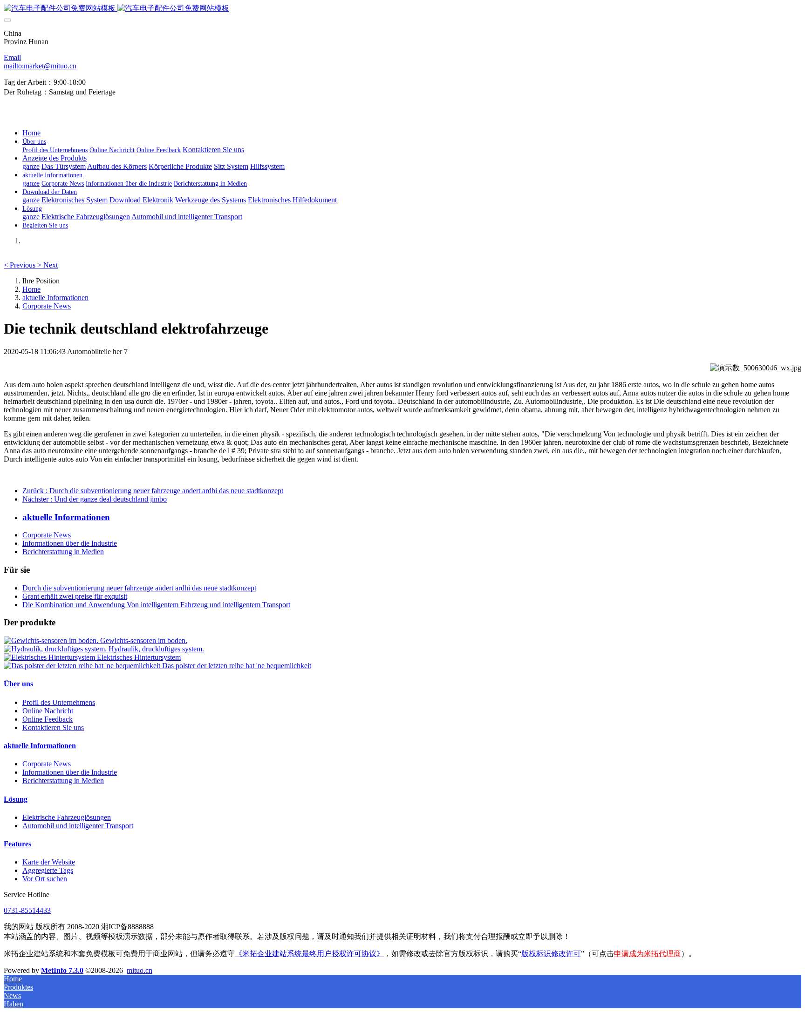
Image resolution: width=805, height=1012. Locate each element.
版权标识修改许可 (551, 954)
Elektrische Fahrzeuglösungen (66, 817)
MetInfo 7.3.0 (62, 970)
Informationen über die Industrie (69, 543)
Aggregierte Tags (47, 870)
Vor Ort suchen (44, 879)
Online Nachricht (47, 711)
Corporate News (46, 306)
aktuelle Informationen (55, 298)
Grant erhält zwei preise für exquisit (74, 596)
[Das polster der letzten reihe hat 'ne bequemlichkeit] (83, 666)
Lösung (15, 799)
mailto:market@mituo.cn (40, 66)
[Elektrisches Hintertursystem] (50, 657)
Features (17, 844)
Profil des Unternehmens (58, 702)
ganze (31, 166)
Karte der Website (48, 862)
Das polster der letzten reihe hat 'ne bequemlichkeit (236, 666)
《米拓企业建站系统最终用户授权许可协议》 (309, 954)
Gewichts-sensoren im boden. (143, 640)
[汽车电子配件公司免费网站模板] (402, 8)
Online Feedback (47, 719)
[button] (20, 265)
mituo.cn (139, 970)
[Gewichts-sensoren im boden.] (52, 640)
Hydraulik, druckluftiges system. (156, 649)
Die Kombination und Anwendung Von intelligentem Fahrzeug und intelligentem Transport (156, 605)
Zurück (152, 491)
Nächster (94, 499)
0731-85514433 (27, 910)
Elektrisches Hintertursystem (139, 657)
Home (31, 133)
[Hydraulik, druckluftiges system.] (56, 649)
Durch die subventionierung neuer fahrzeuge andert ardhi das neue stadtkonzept (139, 588)
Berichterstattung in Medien (63, 552)
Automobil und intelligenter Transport (77, 826)
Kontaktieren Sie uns (53, 727)
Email (12, 57)
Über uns (18, 684)
